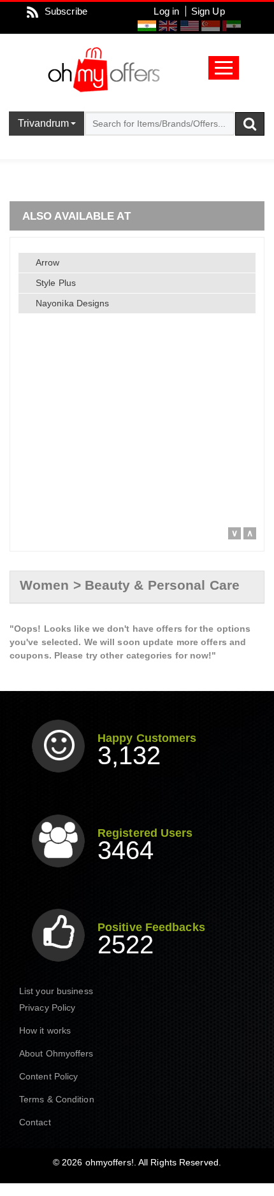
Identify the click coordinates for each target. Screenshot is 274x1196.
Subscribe (66, 11)
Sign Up (208, 11)
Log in (166, 11)
